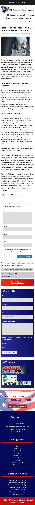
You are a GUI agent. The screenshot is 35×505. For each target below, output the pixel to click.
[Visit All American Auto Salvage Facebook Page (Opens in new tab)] (23, 502)
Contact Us (17, 451)
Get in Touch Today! (9, 352)
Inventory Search (17, 462)
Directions (17, 458)
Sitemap (29, 500)
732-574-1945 (20, 424)
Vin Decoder (17, 465)
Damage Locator (17, 455)
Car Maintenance (14, 195)
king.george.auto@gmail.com (21, 15)
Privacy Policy (16, 502)
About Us (17, 448)
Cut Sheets (17, 453)
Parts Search (17, 282)
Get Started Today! (17, 406)
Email (5, 234)
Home (17, 446)
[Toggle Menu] (2, 2)
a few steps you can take (21, 74)
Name (5, 226)
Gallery (17, 460)
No (5, 343)
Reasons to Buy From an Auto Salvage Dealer (17, 269)
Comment (7, 211)
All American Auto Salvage (17, 2)
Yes (5, 347)
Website (6, 242)
